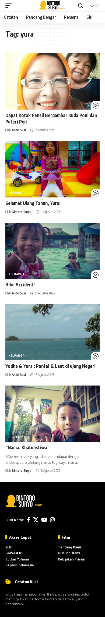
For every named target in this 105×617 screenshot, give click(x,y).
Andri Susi (19, 130)
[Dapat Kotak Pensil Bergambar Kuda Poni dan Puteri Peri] (52, 81)
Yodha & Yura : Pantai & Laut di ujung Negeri (50, 366)
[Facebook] (29, 519)
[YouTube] (44, 519)
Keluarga (17, 104)
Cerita (14, 437)
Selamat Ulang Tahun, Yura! (33, 203)
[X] (36, 519)
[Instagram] (52, 519)
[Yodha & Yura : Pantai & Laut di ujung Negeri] (52, 332)
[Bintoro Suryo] (52, 5)
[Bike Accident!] (52, 251)
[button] (10, 5)
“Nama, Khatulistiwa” (27, 447)
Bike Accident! (20, 284)
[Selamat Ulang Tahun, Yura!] (52, 169)
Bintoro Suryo (22, 212)
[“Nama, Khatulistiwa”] (52, 414)
